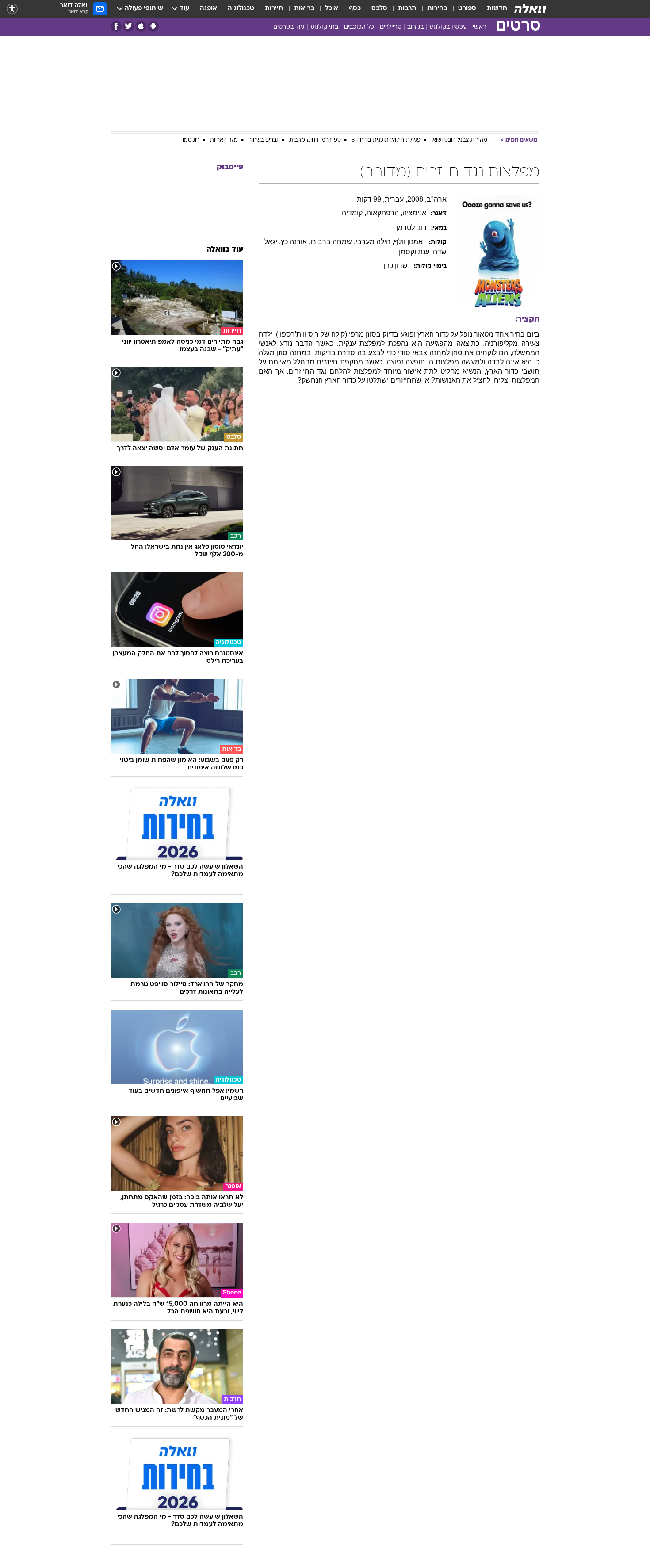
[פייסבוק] (116, 26)
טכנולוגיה (241, 8)
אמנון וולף (409, 241)
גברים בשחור (264, 140)
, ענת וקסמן (416, 252)
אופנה (208, 8)
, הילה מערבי (375, 241)
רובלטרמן (411, 227)
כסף (355, 8)
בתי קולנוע (324, 27)
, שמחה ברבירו (333, 241)
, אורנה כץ (295, 241)
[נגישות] (12, 9)
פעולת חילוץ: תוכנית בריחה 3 (386, 140)
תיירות (274, 8)
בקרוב (415, 27)
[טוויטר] (128, 26)
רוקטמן (191, 140)
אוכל (331, 8)
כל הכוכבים (359, 27)
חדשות (497, 8)
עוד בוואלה (224, 249)
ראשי (479, 27)
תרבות (407, 8)
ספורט (467, 8)
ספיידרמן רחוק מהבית (315, 140)
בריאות (304, 8)
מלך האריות (224, 140)
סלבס (379, 8)
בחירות (437, 8)
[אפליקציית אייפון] (140, 26)
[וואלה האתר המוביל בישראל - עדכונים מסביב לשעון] (530, 8)
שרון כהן (396, 265)
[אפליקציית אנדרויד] (153, 26)
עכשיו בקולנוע (448, 27)
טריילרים (390, 27)
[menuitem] (491, 9)
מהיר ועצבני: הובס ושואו (459, 140)
